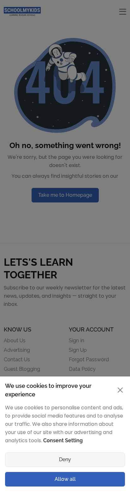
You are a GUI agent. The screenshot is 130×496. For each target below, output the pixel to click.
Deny (65, 459)
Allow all (65, 479)
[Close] (120, 390)
